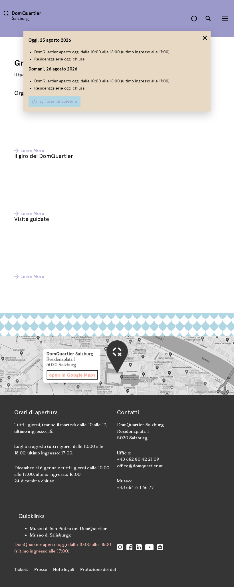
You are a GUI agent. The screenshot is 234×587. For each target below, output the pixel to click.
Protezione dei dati (99, 569)
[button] (208, 18)
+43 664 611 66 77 (135, 487)
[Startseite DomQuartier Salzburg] (95, 18)
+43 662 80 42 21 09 (138, 459)
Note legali (63, 569)
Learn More (32, 150)
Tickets (21, 569)
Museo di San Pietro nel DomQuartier (68, 528)
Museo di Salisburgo (50, 535)
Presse (40, 569)
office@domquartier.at (140, 466)
